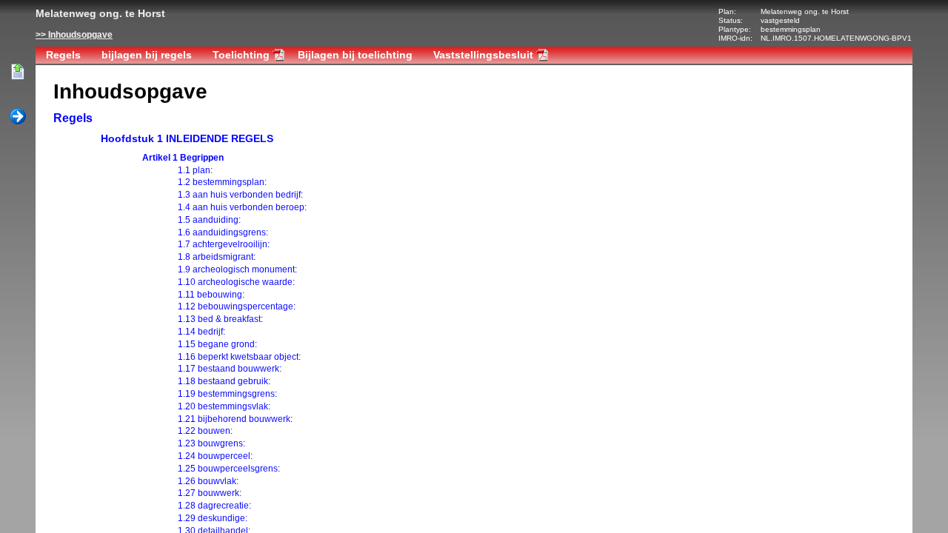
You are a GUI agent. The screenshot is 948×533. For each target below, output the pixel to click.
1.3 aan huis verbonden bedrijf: (240, 195)
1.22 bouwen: (205, 431)
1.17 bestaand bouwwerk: (229, 368)
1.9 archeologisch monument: (237, 269)
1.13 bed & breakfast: (220, 319)
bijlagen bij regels (146, 55)
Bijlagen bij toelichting (355, 55)
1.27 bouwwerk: (209, 493)
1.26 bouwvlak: (208, 481)
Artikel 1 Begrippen (183, 157)
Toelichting (241, 55)
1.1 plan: (195, 170)
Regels (63, 55)
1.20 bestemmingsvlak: (224, 406)
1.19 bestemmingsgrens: (227, 394)
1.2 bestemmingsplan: (222, 182)
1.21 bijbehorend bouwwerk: (235, 419)
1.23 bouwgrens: (211, 443)
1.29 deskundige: (212, 518)
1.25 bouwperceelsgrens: (229, 468)
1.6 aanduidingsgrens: (223, 232)
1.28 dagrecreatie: (214, 505)
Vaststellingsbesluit (483, 55)
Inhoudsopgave (80, 35)
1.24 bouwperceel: (215, 456)
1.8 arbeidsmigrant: (217, 257)
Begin (18, 72)
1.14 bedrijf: (201, 331)
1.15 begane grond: (217, 344)
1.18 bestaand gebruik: (224, 381)
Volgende (18, 117)
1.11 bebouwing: (211, 294)
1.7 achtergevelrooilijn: (224, 244)
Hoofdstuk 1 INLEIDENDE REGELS (187, 138)
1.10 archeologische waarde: (236, 282)
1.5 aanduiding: (209, 220)
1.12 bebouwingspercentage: (237, 306)
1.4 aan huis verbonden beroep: (242, 207)
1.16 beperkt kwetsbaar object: (239, 357)
